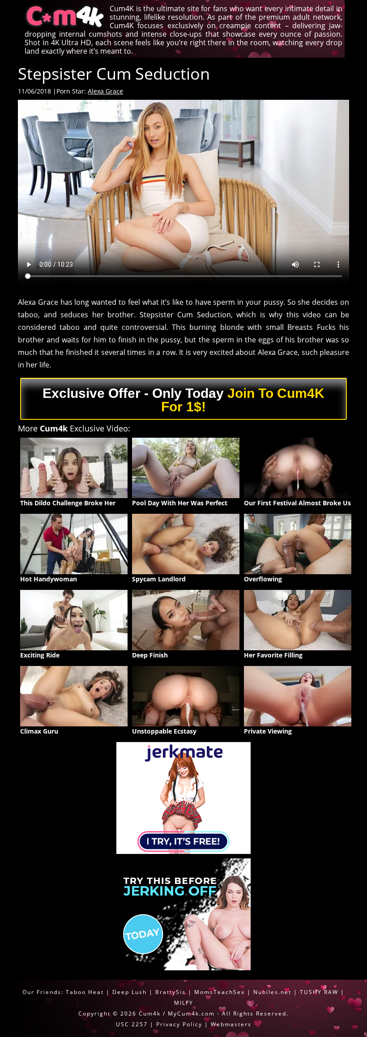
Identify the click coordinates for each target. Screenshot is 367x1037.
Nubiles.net (272, 992)
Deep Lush (129, 992)
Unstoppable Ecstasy (164, 731)
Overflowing (263, 579)
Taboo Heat (85, 992)
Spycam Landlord (159, 579)
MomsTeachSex (219, 992)
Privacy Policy (179, 1024)
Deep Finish (150, 655)
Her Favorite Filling (273, 655)
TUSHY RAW (320, 992)
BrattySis (170, 992)
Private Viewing (268, 731)
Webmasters (231, 1024)
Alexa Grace (105, 91)
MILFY (183, 1003)
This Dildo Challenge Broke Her (67, 503)
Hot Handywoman (48, 579)
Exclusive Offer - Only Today (183, 400)
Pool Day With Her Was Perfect (179, 503)
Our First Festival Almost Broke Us (297, 503)
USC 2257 (132, 1024)
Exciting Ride (40, 655)
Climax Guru (39, 731)
